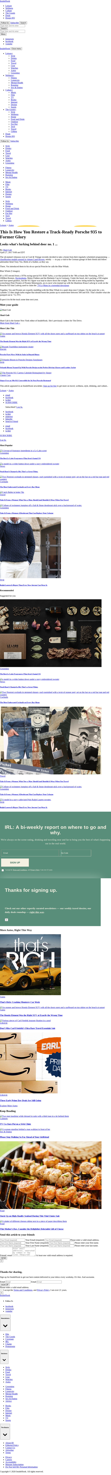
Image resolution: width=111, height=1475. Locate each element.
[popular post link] (23, 451)
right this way (37, 912)
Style (13, 56)
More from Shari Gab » (10, 323)
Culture (8, 10)
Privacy (8, 1457)
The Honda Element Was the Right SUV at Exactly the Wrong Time (25, 341)
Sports (13, 107)
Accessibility (10, 1462)
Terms (8, 1452)
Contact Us (10, 1448)
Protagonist (10, 1346)
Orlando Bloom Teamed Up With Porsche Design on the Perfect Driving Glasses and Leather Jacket (38, 367)
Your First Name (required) (37, 1243)
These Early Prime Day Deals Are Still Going (20, 1100)
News (2, 466)
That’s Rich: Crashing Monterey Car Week (20, 1002)
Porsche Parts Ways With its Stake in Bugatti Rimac (20, 354)
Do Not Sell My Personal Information (21, 1467)
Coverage (9, 1339)
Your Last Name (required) (36, 1245)
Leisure (8, 6)
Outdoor (14, 122)
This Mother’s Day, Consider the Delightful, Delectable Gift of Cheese (31, 1229)
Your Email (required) (34, 1240)
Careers (8, 1459)
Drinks (14, 58)
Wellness (9, 8)
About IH (9, 1443)
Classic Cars (5, 375)
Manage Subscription (14, 1464)
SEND (3, 1258)
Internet (14, 102)
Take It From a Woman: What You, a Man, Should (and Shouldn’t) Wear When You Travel (34, 500)
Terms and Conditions (20, 870)
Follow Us (5, 23)
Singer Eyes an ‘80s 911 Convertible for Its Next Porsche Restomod (25, 380)
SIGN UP (4, 1285)
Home (13, 117)
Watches (14, 68)
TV (12, 97)
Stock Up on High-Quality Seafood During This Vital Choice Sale (30, 1216)
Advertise (9, 1450)
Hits (7, 1334)
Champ (8, 1344)
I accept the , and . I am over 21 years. (29, 870)
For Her (14, 124)
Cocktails (4, 482)
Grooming (15, 73)
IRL (7, 1341)
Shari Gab (7, 250)
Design (14, 104)
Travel (13, 63)
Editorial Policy (12, 1445)
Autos (13, 70)
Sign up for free (50, 386)
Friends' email (6, 1255)
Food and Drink (18, 119)
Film (13, 95)
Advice (8, 1401)
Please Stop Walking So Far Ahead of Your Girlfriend (24, 1137)
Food (13, 61)
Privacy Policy (35, 870)
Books (13, 100)
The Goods (10, 13)
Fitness (14, 78)
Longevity (15, 80)
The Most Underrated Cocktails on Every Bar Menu (20, 487)
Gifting (14, 131)
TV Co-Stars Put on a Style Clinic (15, 1124)
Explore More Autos (8, 1106)
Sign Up (15, 862)
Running (14, 85)
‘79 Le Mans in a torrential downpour (53, 285)
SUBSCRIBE (11, 402)
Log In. (19, 407)
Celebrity (4, 1118)
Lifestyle (3, 1023)
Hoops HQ (10, 18)
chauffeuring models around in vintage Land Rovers (22, 259)
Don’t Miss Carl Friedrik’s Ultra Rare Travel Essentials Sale (27, 1028)
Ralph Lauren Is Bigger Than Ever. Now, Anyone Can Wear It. (23, 585)
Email (2, 1282)
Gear (13, 65)
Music (13, 92)
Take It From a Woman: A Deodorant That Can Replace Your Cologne (26, 513)
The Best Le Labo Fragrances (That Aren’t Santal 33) (20, 458)
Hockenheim (20, 278)
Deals (7, 15)
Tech (13, 126)
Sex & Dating (17, 87)
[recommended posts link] (30, 994)
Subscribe (14, 23)
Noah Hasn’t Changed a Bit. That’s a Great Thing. (19, 471)
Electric (3, 349)
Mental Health (17, 83)
